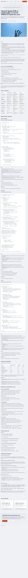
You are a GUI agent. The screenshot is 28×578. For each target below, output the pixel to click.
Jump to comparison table (4, 54)
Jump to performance (11, 54)
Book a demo (24, 1)
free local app (18, 518)
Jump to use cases (17, 54)
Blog (1, 7)
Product (7, 1)
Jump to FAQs (6, 55)
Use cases (11, 1)
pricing (9, 518)
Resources (18, 1)
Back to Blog (3, 525)
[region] (13, 143)
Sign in (21, 1)
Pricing (15, 1)
